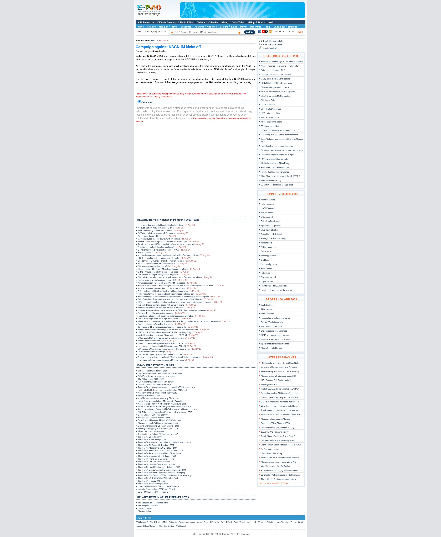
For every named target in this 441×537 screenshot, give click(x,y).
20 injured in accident (270, 126)
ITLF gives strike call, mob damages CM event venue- (166, 359)
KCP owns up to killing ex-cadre (274, 158)
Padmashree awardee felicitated (275, 167)
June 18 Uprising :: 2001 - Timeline (153, 491)
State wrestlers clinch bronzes (274, 330)
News (141, 26)
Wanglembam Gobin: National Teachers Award (281, 444)
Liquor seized (267, 281)
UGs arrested (267, 216)
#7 (275, 431)
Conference (266, 251)
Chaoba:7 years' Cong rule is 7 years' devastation (282, 150)
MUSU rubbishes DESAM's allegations (278, 91)
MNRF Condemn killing (271, 180)
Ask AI (249, 32)
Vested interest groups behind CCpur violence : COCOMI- (168, 335)
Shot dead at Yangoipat (271, 108)
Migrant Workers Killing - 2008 (151, 431)
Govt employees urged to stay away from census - (165, 238)
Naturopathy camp (269, 264)
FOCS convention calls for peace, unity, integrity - (164, 258)
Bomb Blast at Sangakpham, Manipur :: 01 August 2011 (162, 401)
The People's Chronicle (148, 505)
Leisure (224, 26)
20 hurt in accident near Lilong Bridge (277, 184)
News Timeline (282, 522)
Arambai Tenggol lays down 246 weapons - (161, 313)
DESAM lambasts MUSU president (276, 95)
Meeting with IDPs (269, 384)
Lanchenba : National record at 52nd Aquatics (280, 474)
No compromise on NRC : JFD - (157, 236)
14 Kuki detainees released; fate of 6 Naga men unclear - (167, 288)
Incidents (251, 522)
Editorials (173, 522)
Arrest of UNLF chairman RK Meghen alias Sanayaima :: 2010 (164, 406)
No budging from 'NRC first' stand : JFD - (160, 227)
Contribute (279, 26)
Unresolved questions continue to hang (277, 427)
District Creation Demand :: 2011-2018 (154, 384)
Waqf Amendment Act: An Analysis (276, 466)
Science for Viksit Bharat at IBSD (275, 423)
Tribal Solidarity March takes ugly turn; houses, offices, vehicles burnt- (173, 329)
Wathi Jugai (181, 525)
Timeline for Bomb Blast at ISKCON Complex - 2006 (160, 450)
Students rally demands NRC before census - (162, 263)
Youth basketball (268, 305)
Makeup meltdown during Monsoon (276, 418)
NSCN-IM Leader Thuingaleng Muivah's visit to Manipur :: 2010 (165, 412)
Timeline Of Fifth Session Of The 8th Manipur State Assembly (164, 475)
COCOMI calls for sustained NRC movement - (163, 233)
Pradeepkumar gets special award (275, 317)
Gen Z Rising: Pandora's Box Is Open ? (278, 436)
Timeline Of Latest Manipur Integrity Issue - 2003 (159, 467)
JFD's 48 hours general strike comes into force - (164, 271)
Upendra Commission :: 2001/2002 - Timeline (157, 489)
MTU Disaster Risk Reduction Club (276, 380)
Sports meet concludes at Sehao (275, 343)
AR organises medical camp (273, 238)
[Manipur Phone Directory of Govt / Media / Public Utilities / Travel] (242, 17)
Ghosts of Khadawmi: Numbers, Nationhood (280, 401)
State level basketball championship (276, 339)
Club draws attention (269, 229)
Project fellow (267, 212)
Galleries (212, 26)
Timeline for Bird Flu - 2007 (150, 436)
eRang (225, 22)
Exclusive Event (218, 522)
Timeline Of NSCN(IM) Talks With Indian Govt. (158, 478)
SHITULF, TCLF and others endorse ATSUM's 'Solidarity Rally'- (170, 332)
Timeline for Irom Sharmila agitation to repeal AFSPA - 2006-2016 (166, 387)
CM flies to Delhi (268, 100)
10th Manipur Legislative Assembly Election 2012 (159, 398)
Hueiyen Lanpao (145, 508)
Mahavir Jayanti (268, 199)
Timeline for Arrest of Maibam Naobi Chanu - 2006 (159, 453)
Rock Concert (150, 525)
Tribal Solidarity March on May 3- (157, 340)
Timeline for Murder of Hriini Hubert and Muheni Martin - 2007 (164, 442)
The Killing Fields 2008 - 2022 (151, 379)
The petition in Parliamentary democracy (278, 479)
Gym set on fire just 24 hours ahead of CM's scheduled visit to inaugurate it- (175, 357)
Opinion (301, 522)
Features (199, 26)
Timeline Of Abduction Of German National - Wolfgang (161, 472)
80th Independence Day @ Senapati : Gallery (280, 470)
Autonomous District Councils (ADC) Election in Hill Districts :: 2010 (167, 409)
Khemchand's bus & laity (271, 453)
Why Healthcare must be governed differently (280, 406)
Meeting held (266, 242)
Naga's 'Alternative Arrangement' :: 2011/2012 (157, 392)
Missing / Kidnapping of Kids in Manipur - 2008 (158, 428)
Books (261, 22)
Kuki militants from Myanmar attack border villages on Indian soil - (172, 293)
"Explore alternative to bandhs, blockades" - (162, 247)
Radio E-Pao (186, 22)
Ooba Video (238, 22)
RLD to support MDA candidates (275, 285)
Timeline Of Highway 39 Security (152, 480)
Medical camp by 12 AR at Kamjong (276, 163)
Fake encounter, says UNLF (273, 70)
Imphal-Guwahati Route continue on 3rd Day (280, 388)
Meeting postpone (268, 255)
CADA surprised (268, 104)
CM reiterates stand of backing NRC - (159, 266)
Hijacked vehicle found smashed (275, 171)
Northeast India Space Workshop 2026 (277, 440)
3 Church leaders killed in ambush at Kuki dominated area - (168, 291)
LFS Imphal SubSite (265, 522)
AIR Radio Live (146, 22)
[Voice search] (239, 32)
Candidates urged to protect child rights (277, 154)
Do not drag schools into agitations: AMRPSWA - (164, 249)
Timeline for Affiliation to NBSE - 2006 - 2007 (157, 447)
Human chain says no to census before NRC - (163, 280)
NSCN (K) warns (268, 208)
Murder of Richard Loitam (149, 395)
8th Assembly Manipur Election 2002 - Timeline (158, 486)
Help (194, 533)
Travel (174, 26)
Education (186, 26)
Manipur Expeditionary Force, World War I (279, 461)
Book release (266, 268)
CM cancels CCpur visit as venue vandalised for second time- (169, 348)
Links (234, 26)
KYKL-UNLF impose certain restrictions (278, 130)
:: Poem (270, 449)
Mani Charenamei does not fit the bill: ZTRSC (280, 176)
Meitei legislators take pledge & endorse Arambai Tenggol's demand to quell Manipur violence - (184, 321)
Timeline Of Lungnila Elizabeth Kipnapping (156, 464)
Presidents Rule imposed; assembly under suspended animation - (171, 315)
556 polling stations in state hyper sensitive (279, 134)
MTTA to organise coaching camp (275, 335)
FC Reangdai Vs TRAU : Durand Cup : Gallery (281, 362)
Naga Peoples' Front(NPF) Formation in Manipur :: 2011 (162, 403)
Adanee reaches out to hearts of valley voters (280, 65)
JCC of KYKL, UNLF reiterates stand (276, 83)
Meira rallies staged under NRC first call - (161, 230)
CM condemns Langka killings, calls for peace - (163, 274)
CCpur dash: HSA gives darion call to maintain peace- (166, 337)
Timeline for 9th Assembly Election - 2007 (156, 445)
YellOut (201, 22)
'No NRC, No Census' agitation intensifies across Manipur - (168, 241)
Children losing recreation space (275, 87)
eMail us (292, 26)
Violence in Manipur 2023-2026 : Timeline (279, 367)
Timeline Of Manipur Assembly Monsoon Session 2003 (162, 469)
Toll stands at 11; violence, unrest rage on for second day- (168, 326)
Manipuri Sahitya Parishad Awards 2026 (278, 375)
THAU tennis (266, 309)
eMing (251, 22)
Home (153, 40)
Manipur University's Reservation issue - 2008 (158, 423)
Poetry (293, 522)
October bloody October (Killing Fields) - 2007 (158, 434)
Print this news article (272, 44)
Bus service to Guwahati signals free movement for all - (167, 260)
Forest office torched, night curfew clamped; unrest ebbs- (167, 343)
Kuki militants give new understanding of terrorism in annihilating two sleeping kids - (179, 296)
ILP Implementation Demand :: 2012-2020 (155, 381)
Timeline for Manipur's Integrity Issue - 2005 (157, 456)
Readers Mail (161, 522)
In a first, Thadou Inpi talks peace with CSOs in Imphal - (167, 304)
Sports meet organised (270, 225)
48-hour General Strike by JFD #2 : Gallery (279, 397)
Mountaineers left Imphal (271, 348)
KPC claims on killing (270, 113)
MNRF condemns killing (271, 121)
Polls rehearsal (267, 204)
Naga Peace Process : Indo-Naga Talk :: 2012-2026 (160, 373)
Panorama (255, 26)
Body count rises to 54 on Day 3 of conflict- (161, 324)
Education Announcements (190, 522)
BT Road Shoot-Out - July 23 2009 (152, 414)
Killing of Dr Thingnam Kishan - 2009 (154, 417)
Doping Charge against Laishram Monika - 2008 (158, 425)
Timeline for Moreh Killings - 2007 (152, 439)
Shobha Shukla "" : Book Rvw (280, 414)
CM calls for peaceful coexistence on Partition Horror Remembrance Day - (175, 277)
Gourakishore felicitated (271, 234)
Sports (139, 525)
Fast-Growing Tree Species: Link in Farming (280, 371)
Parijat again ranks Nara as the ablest (277, 146)
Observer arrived (268, 277)
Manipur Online (144, 510)
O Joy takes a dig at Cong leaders (275, 78)
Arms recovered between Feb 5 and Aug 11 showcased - (167, 282)
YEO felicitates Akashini (271, 326)
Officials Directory (167, 22)
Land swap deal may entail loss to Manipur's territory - (166, 225)
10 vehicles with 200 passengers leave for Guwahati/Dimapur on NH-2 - (174, 255)
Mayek (243, 26)
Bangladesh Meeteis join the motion (276, 290)
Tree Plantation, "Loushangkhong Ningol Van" (280, 410)
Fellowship (265, 272)
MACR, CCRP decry (270, 117)
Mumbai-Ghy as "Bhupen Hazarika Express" (280, 457)
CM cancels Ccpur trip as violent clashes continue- (165, 354)
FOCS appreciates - (152, 252)
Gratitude (265, 259)
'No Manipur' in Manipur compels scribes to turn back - (167, 307)
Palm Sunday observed (271, 221)
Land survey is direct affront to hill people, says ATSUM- (167, 346)
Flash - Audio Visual (236, 522)
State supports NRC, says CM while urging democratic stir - (169, 269)
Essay (206, 522)
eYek (271, 22)
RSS (160, 525)
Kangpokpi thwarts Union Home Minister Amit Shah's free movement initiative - (177, 310)
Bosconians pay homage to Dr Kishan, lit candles (282, 61)
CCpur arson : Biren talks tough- (157, 351)
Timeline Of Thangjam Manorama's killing (156, 458)
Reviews (151, 26)
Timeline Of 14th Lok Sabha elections (154, 461)
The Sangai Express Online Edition (153, 502)
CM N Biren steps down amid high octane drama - (164, 318)
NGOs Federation (268, 247)
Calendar (213, 22)
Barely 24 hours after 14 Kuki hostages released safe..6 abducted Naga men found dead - (181, 285)
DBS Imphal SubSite (144, 522)
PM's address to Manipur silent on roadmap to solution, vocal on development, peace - (180, 302)
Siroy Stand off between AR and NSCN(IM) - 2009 (159, 420)
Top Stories (169, 525)
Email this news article (273, 41)
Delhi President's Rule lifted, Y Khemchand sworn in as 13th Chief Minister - (176, 299)
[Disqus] (195, 169)
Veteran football (267, 313)
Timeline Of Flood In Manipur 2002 (153, 483)
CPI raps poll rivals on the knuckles (276, 74)
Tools (267, 26)
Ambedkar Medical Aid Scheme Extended (279, 393)
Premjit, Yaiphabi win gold (272, 322)
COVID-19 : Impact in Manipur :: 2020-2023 (156, 376)
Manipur (163, 26)
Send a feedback (270, 48)
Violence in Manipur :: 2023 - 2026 (152, 370)
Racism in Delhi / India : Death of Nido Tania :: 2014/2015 (162, 390)
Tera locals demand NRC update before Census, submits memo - (171, 244)
